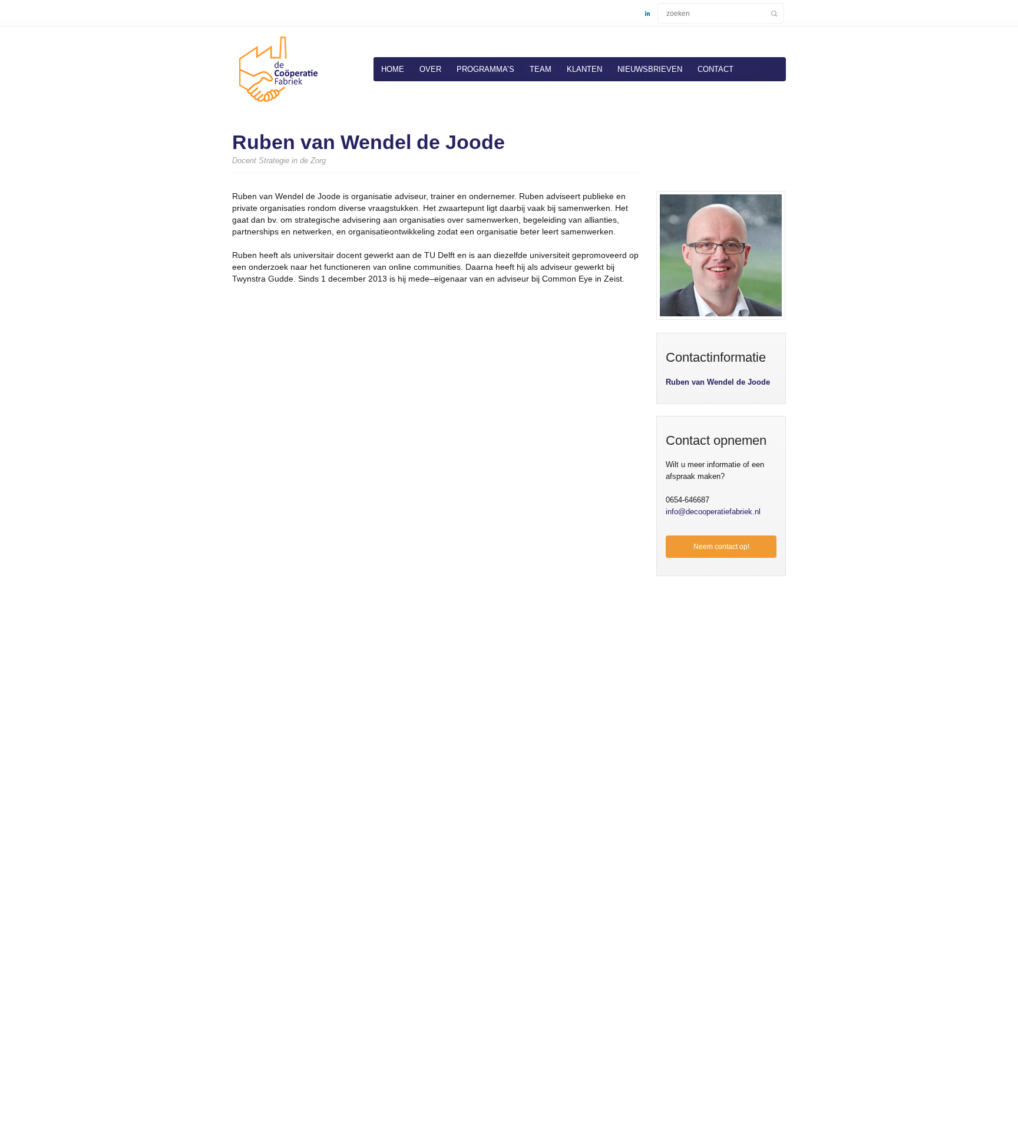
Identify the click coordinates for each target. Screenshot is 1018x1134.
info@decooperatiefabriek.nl (713, 511)
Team (540, 69)
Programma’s (485, 69)
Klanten (584, 69)
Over (430, 69)
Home (392, 69)
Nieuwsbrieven (649, 69)
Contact (715, 69)
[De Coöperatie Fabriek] (276, 104)
